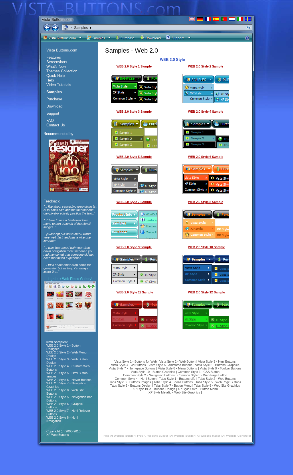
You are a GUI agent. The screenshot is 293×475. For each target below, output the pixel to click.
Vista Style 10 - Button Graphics (153, 371)
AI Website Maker (208, 435)
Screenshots (56, 62)
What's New (56, 66)
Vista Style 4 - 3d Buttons (128, 365)
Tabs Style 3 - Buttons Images (130, 382)
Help (50, 80)
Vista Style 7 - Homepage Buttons (132, 368)
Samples (81, 28)
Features (53, 57)
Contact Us (55, 125)
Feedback (51, 201)
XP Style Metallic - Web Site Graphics (174, 392)
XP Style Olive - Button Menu (198, 389)
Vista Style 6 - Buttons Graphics (217, 365)
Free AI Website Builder (119, 435)
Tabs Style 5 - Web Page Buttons (218, 382)
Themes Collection (61, 71)
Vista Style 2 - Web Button (177, 361)
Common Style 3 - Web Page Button (202, 375)
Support (52, 113)
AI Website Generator (236, 435)
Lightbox (54, 279)
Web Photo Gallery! (77, 279)
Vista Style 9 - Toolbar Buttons (220, 368)
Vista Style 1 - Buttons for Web (135, 361)
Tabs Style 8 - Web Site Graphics (217, 385)
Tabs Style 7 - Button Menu (172, 385)
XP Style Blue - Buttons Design (153, 389)
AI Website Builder (182, 435)
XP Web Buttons (57, 434)
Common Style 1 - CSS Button (198, 371)
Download (54, 106)
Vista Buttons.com (61, 50)
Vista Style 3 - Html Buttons (217, 361)
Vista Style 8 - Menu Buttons (177, 368)
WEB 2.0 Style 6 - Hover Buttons (69, 379)
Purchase (54, 99)
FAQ (50, 120)
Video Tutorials (58, 85)
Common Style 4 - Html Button (136, 378)
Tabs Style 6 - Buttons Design (130, 385)
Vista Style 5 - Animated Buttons (171, 365)
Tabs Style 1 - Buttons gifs (177, 378)
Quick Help (55, 75)
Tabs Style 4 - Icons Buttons (173, 382)
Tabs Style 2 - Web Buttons (217, 378)
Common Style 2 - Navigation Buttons (149, 375)
